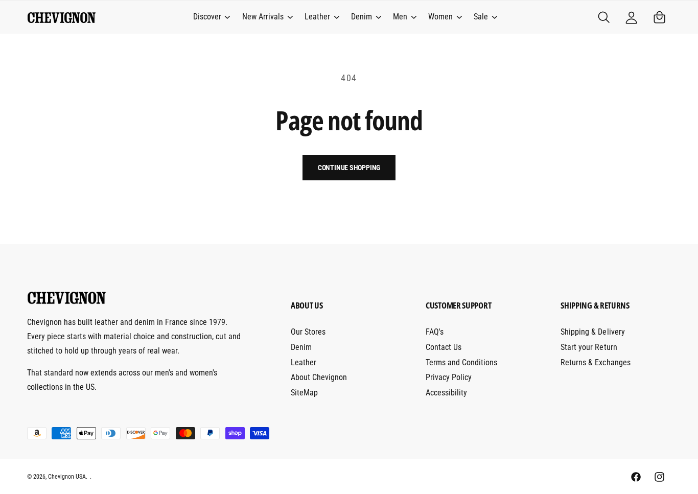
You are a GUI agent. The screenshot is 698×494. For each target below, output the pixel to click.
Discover (207, 16)
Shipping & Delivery (592, 332)
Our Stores (308, 332)
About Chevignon (319, 377)
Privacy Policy (449, 377)
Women (440, 16)
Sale (481, 16)
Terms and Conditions (461, 362)
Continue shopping (349, 167)
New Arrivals (263, 16)
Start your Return (589, 347)
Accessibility (446, 392)
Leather (317, 16)
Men (400, 16)
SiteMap (304, 392)
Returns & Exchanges (595, 362)
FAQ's (435, 332)
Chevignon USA (67, 476)
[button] (211, 17)
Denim (361, 16)
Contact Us (443, 347)
